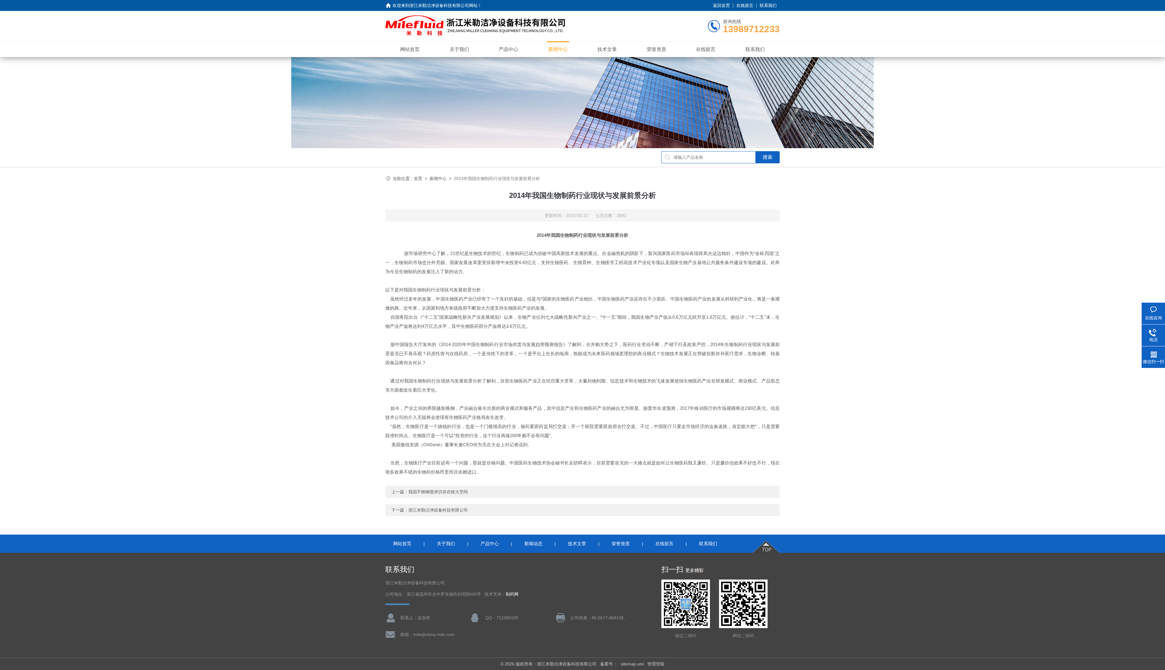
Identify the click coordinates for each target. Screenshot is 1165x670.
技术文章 (607, 49)
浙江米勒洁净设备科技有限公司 (438, 510)
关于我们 (459, 49)
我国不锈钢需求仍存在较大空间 (438, 491)
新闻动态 (533, 543)
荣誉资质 (656, 49)
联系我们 (768, 5)
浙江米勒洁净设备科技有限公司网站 (444, 5)
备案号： (608, 663)
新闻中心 (558, 49)
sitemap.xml (632, 663)
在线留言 (744, 5)
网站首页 (410, 49)
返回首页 (721, 5)
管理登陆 (655, 663)
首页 (418, 178)
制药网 (512, 594)
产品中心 (508, 49)
